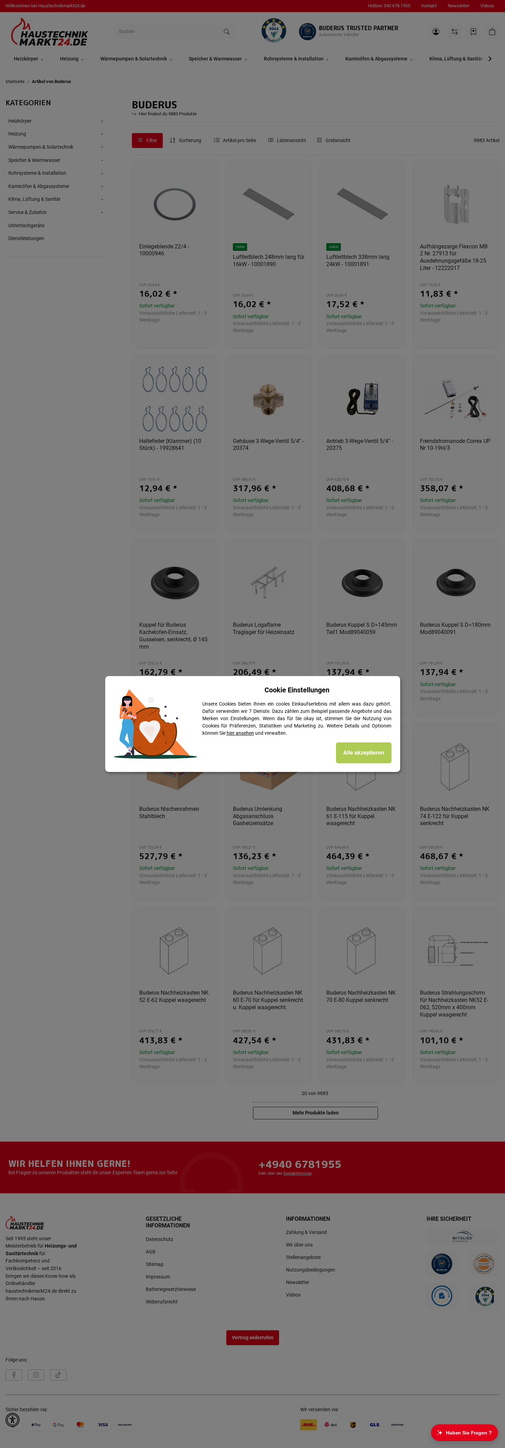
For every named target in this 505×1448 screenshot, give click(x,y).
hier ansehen (240, 733)
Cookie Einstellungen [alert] (296, 690)
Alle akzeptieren (363, 752)
